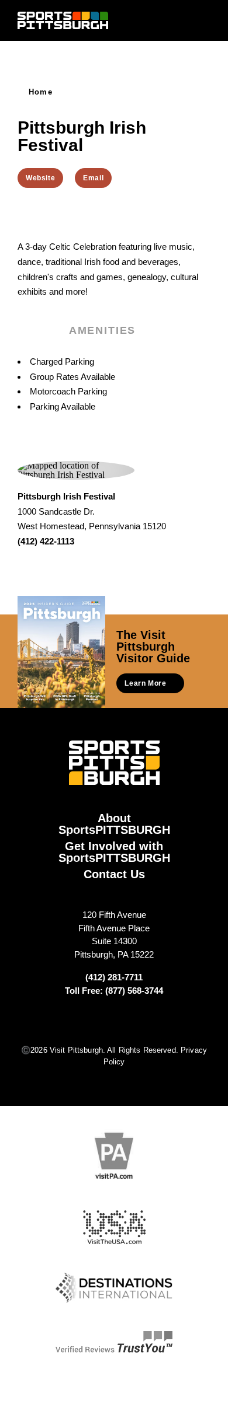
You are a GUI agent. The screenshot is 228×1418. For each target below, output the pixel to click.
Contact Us (114, 874)
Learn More (145, 683)
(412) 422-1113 (46, 541)
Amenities (102, 330)
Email (93, 178)
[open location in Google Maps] (76, 469)
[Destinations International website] (114, 1288)
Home (41, 92)
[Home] (63, 20)
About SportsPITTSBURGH (114, 824)
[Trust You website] (114, 1342)
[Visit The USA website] (114, 1227)
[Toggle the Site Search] (182, 20)
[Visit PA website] (114, 1155)
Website (40, 178)
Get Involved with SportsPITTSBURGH (114, 852)
